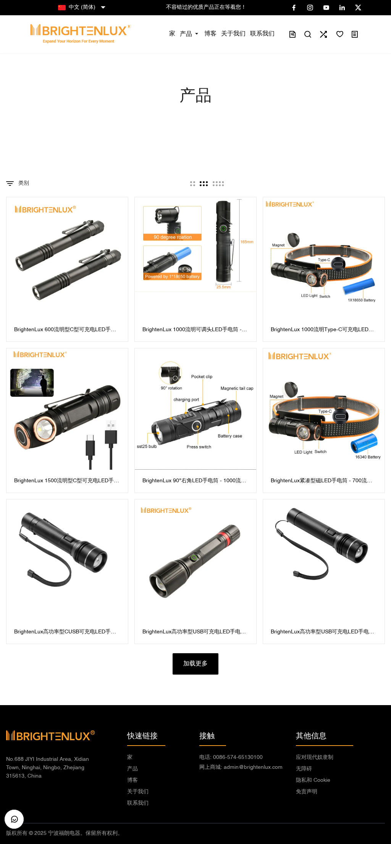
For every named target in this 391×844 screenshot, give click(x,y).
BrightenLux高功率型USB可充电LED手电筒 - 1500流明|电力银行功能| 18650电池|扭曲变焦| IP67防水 (194, 633)
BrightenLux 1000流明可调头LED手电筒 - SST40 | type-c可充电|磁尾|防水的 (192, 330)
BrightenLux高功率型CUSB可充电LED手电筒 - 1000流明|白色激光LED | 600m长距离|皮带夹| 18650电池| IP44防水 (65, 633)
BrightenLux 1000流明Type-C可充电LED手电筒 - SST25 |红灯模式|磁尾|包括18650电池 (322, 330)
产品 (132, 769)
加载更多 (195, 664)
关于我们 (138, 791)
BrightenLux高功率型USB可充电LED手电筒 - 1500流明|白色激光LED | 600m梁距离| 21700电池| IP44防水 (322, 633)
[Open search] (307, 34)
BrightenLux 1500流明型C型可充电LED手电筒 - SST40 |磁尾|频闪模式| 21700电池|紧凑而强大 (66, 481)
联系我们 (138, 803)
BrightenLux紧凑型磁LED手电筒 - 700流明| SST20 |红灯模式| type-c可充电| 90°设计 (322, 481)
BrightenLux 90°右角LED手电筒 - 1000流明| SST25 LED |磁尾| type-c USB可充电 (195, 481)
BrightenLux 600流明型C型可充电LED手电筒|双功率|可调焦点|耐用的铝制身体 (65, 330)
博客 (132, 780)
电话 (231, 757)
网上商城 (241, 767)
